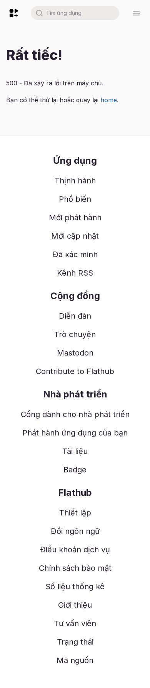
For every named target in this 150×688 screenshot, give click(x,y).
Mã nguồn (75, 660)
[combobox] (75, 13)
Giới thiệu (75, 605)
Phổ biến (75, 199)
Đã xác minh (75, 254)
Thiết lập (75, 512)
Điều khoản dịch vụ (75, 549)
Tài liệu (75, 451)
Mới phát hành (75, 217)
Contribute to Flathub (75, 371)
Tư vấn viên (75, 623)
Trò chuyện (75, 334)
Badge (75, 469)
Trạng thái (75, 641)
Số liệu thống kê (75, 586)
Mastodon (75, 352)
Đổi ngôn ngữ (75, 531)
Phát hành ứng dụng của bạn (75, 432)
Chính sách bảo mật (75, 568)
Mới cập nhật (75, 236)
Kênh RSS (75, 273)
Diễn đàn (75, 316)
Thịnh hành (75, 180)
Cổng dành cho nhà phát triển (75, 414)
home (108, 100)
